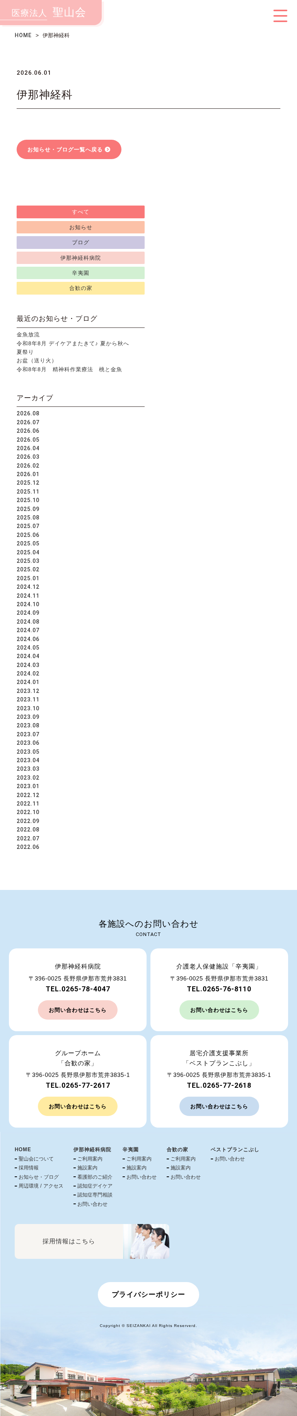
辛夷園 (80, 273)
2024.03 (28, 665)
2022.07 (28, 838)
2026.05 (28, 440)
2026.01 (28, 474)
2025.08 (28, 517)
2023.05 (28, 752)
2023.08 (28, 725)
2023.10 (28, 708)
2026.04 (28, 448)
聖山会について (36, 1159)
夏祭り (25, 352)
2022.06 (28, 847)
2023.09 (28, 717)
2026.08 (28, 413)
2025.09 (28, 509)
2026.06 (28, 431)
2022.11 (28, 804)
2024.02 (28, 673)
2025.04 (28, 552)
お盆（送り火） (37, 360)
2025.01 (28, 578)
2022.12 (28, 795)
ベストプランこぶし (235, 1149)
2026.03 (28, 457)
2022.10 (28, 812)
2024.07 (28, 630)
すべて (80, 212)
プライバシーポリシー (148, 1294)
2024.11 (28, 596)
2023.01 (28, 786)
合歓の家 (80, 288)
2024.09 (28, 613)
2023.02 (28, 778)
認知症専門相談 (95, 1195)
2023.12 (28, 691)
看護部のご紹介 (95, 1177)
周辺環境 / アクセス (41, 1186)
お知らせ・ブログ (39, 1177)
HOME (23, 35)
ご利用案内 (89, 1159)
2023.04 (28, 760)
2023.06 (28, 743)
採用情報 (29, 1168)
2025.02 (28, 569)
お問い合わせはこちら (78, 1010)
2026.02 (28, 466)
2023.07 (28, 734)
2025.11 (28, 492)
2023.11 (28, 699)
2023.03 (28, 769)
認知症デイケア (95, 1186)
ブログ (80, 242)
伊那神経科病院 (80, 258)
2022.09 (28, 821)
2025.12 (28, 483)
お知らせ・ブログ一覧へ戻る (65, 149)
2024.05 (28, 648)
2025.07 (28, 526)
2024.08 (28, 622)
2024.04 (28, 656)
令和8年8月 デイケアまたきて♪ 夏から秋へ (73, 343)
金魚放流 (28, 334)
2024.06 (28, 639)
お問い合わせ (92, 1204)
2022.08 (28, 829)
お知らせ (80, 227)
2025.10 (28, 500)
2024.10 (28, 604)
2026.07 (28, 422)
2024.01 (28, 682)
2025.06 (28, 535)
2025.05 (28, 543)
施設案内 (87, 1168)
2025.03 (28, 561)
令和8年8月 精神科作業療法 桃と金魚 (69, 369)
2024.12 (28, 587)
